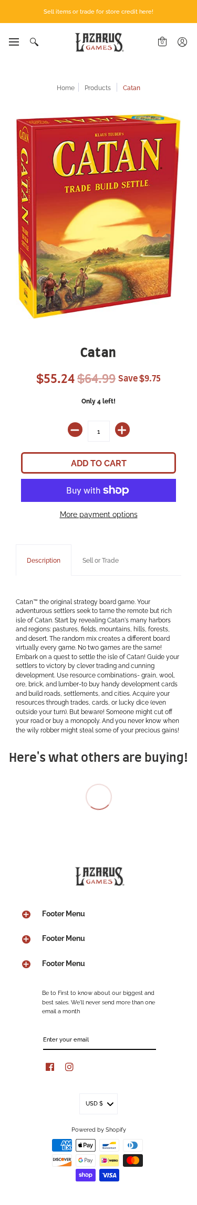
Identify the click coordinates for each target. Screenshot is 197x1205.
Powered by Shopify (98, 1129)
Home (66, 87)
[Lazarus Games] (99, 42)
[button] (13, 42)
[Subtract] (75, 429)
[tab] (43, 560)
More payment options (99, 514)
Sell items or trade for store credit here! (98, 11)
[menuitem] (13, 42)
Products (98, 87)
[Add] (122, 429)
